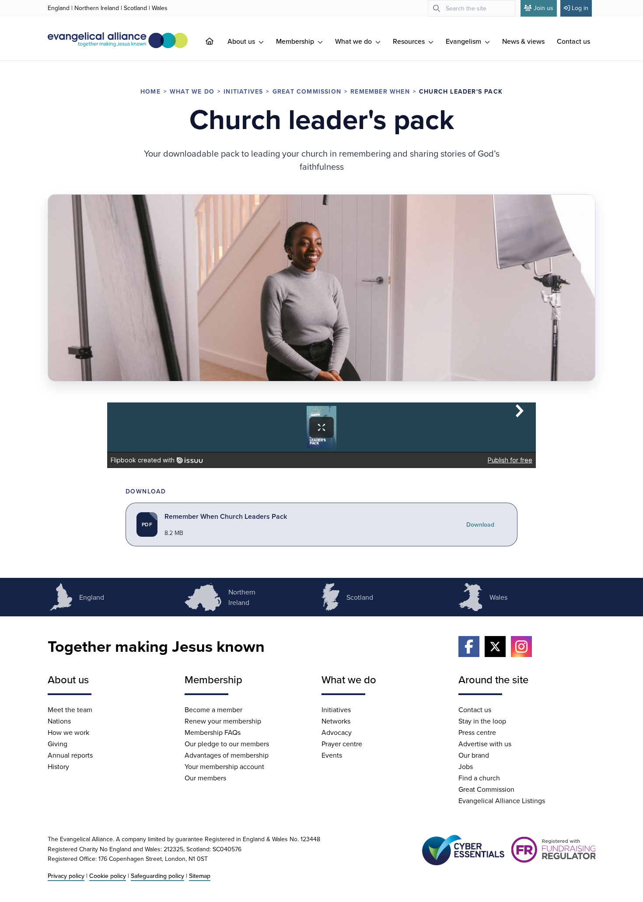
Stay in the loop (482, 721)
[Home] (216, 41)
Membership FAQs (213, 732)
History (58, 766)
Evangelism (464, 41)
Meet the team (70, 709)
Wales (160, 7)
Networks (336, 721)
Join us (543, 7)
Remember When (380, 91)
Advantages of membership (227, 755)
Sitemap (199, 875)
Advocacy (337, 732)
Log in (580, 7)
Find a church (479, 778)
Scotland (135, 7)
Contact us (573, 41)
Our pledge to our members (227, 743)
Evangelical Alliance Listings (501, 800)
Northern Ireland (96, 7)
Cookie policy (107, 875)
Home (150, 91)
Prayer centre (342, 743)
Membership (296, 41)
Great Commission (307, 91)
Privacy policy (66, 875)
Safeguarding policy (157, 875)
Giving (57, 743)
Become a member (213, 709)
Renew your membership (223, 721)
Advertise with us (484, 743)
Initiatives (243, 91)
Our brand (473, 755)
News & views (523, 41)
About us (242, 41)
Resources (409, 41)
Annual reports (70, 755)
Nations (59, 721)
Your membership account (224, 766)
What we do (354, 41)
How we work (68, 732)
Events (332, 755)
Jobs (465, 766)
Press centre (477, 732)
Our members (205, 778)
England (59, 7)
